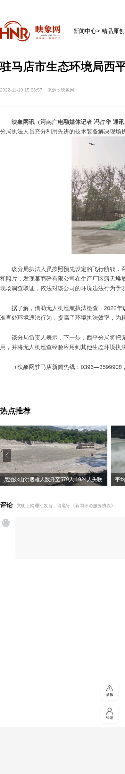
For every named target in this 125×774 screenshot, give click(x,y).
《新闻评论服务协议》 (93, 505)
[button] (7, 455)
